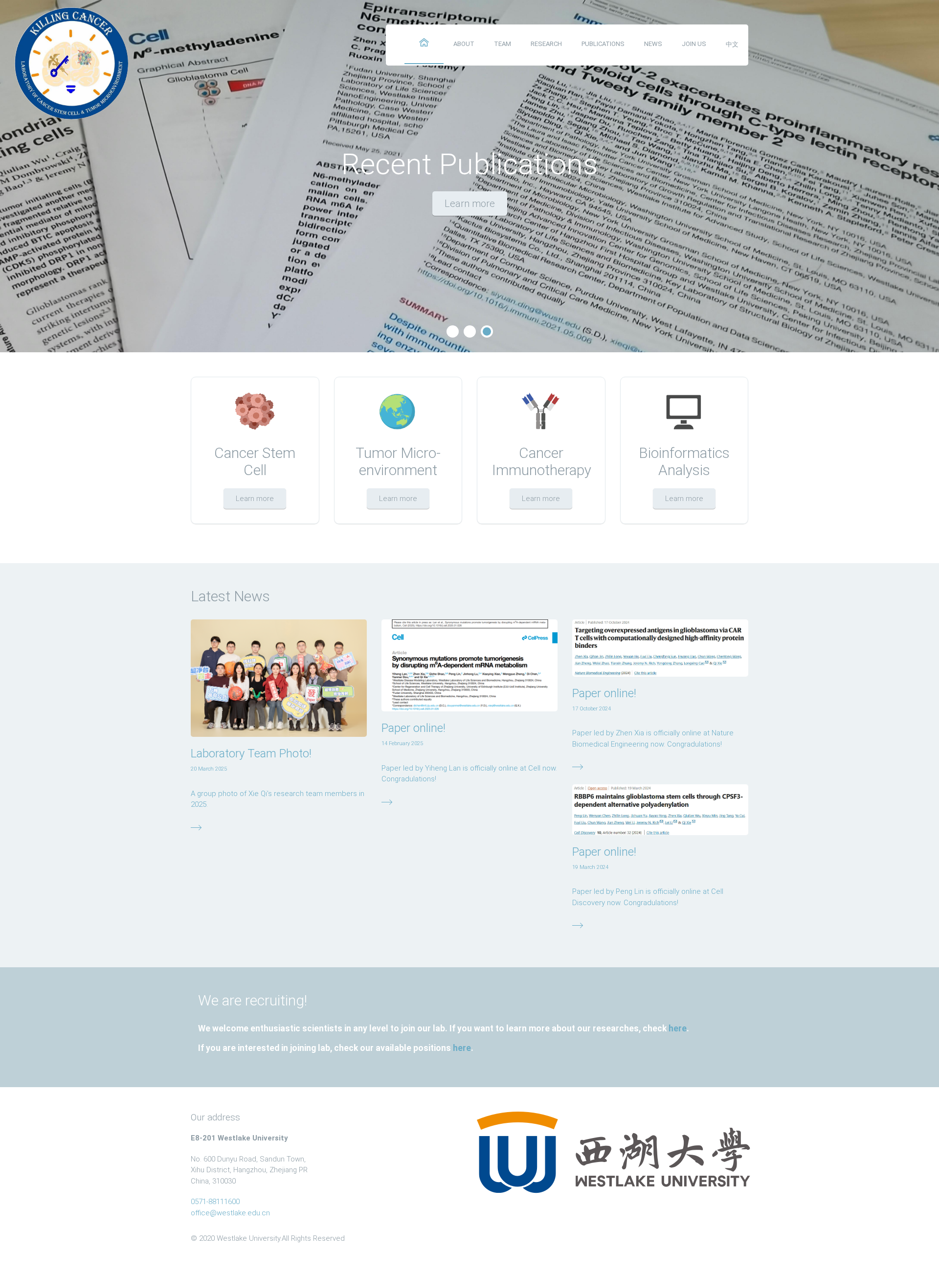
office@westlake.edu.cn (230, 1212)
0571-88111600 (215, 1201)
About (463, 43)
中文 (732, 44)
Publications (603, 43)
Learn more (470, 203)
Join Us (694, 43)
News (653, 43)
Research (546, 43)
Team (502, 43)
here (678, 1028)
